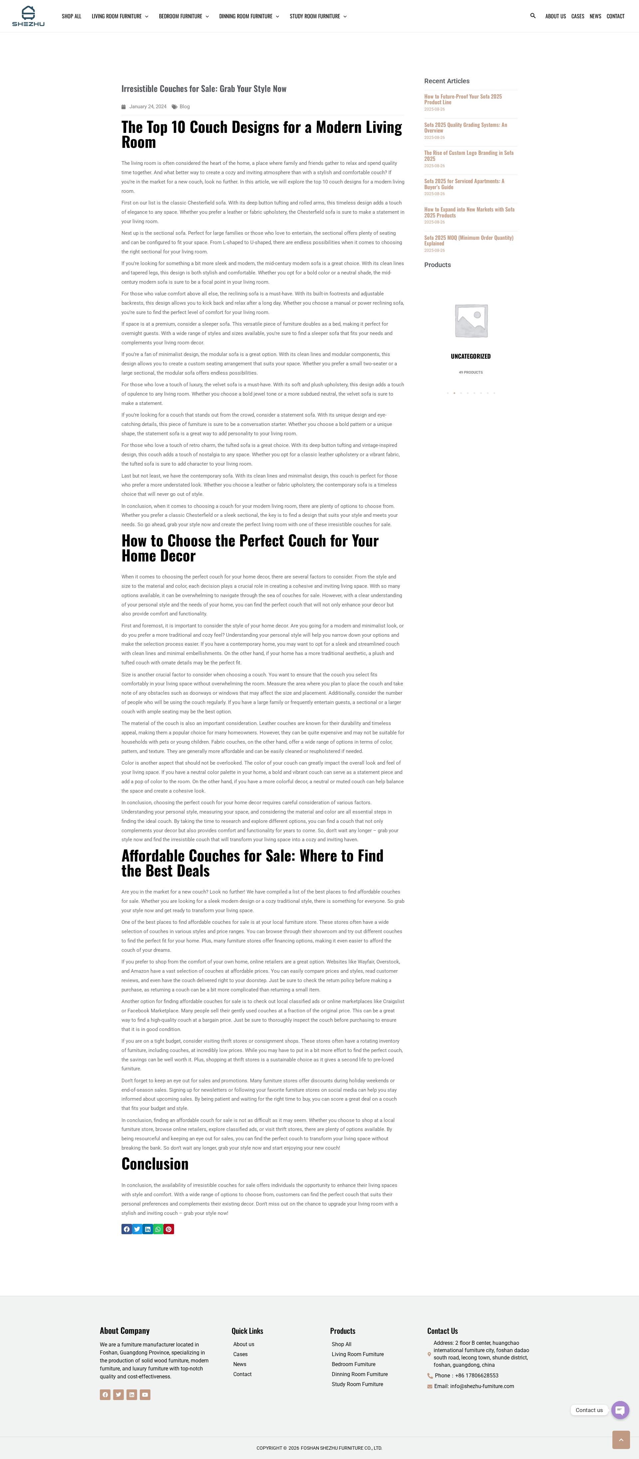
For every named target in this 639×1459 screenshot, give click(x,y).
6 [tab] (481, 393)
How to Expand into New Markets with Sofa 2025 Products (469, 212)
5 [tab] (474, 393)
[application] (145, 16)
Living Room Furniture (358, 1354)
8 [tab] (494, 393)
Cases (240, 1354)
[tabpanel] (471, 324)
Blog (185, 107)
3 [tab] (461, 393)
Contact (242, 1374)
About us (243, 1344)
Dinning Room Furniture (360, 1374)
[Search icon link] (533, 16)
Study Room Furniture (357, 1384)
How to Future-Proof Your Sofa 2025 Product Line (463, 99)
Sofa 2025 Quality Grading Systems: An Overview (465, 128)
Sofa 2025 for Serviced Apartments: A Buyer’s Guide (464, 184)
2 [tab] (454, 393)
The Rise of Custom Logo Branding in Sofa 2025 (469, 156)
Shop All (341, 1344)
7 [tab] (487, 393)
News (239, 1364)
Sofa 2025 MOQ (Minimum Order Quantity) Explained (469, 240)
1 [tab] (447, 393)
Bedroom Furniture (353, 1364)
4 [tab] (467, 393)
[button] (126, 1229)
